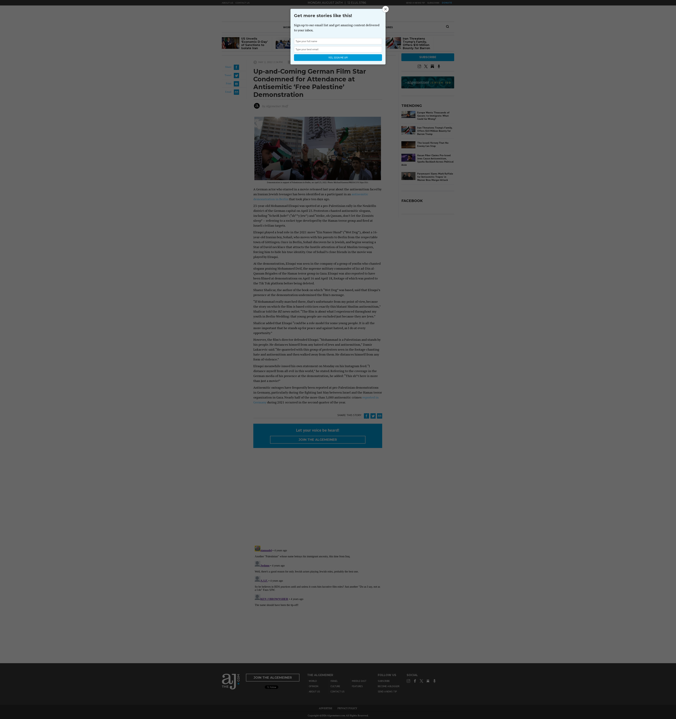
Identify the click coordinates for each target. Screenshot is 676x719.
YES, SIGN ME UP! (338, 57)
